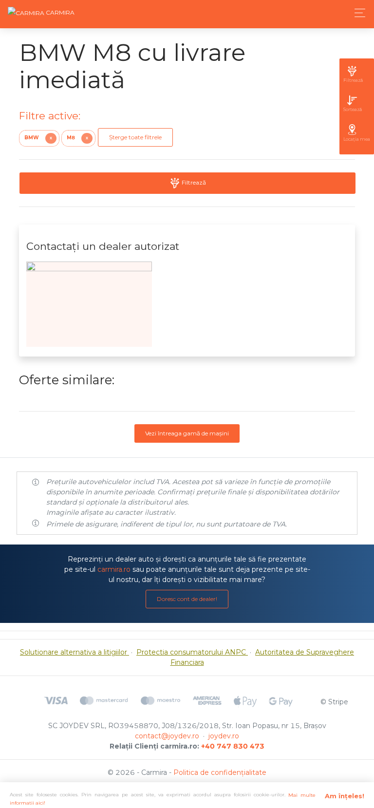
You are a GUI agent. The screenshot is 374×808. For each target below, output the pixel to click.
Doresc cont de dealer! (187, 598)
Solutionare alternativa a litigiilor (74, 652)
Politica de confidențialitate (219, 772)
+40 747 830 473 (232, 746)
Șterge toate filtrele (135, 137)
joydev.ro (223, 736)
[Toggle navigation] (357, 12)
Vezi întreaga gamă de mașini (187, 433)
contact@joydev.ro (167, 736)
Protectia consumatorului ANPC (192, 652)
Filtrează (193, 182)
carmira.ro (114, 569)
